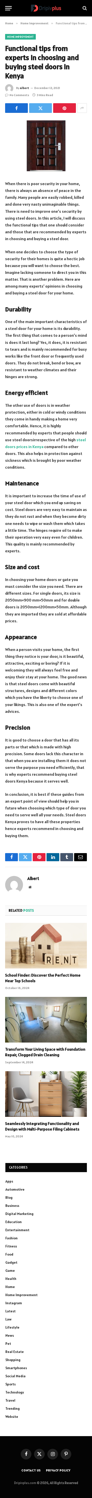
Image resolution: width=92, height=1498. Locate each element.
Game (10, 1270)
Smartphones (16, 1368)
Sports (10, 1384)
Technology (14, 1392)
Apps (9, 1181)
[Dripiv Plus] (46, 8)
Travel (10, 1400)
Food (9, 1254)
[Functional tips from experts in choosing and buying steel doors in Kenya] (46, 145)
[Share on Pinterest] (64, 108)
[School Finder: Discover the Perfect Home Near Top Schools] (46, 945)
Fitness (11, 1246)
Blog (9, 1197)
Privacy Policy (58, 1470)
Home (10, 1286)
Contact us (31, 1470)
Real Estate (14, 1351)
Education (13, 1222)
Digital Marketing (19, 1213)
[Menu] (8, 8)
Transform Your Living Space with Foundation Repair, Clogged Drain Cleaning (45, 1052)
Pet (8, 1343)
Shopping (12, 1360)
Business (12, 1205)
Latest (10, 1311)
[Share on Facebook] (16, 108)
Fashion (11, 1238)
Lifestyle (12, 1327)
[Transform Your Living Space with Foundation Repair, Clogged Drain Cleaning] (46, 1020)
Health (10, 1278)
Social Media (15, 1376)
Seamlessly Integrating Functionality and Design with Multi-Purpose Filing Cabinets (42, 1126)
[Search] (84, 8)
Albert (24, 88)
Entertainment (17, 1230)
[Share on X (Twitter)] (40, 108)
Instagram (13, 1303)
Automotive (15, 1189)
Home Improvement (20, 37)
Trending (12, 1408)
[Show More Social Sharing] (82, 108)
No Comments (19, 95)
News (9, 1335)
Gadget (11, 1262)
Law (8, 1319)
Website (11, 1416)
